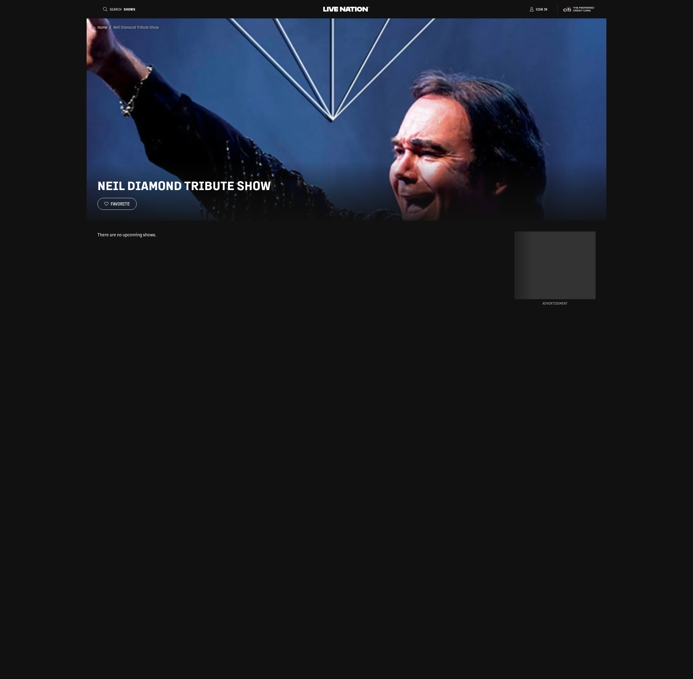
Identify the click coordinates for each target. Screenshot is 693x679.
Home (102, 27)
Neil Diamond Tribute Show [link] (136, 27)
